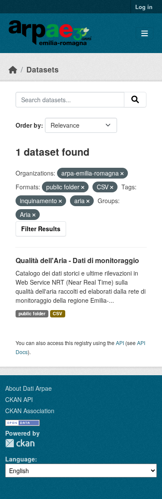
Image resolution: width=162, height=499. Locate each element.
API (120, 342)
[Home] (13, 69)
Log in (143, 7)
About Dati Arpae (28, 388)
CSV (57, 313)
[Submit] (135, 99)
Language (20, 459)
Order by (28, 125)
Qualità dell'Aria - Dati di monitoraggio (77, 260)
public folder (32, 313)
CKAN (20, 443)
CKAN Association (29, 410)
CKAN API (19, 399)
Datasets (42, 69)
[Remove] (122, 173)
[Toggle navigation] (144, 33)
